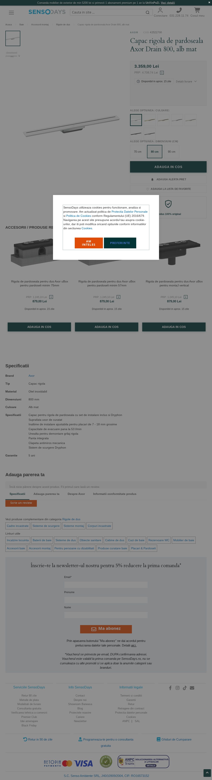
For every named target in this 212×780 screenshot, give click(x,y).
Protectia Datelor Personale (130, 211)
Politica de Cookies (78, 215)
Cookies (87, 228)
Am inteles (88, 243)
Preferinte (120, 243)
